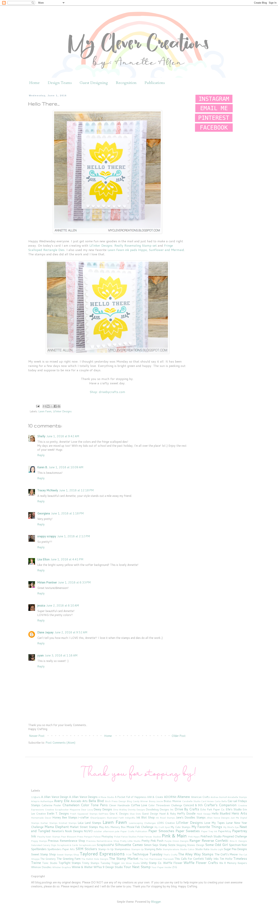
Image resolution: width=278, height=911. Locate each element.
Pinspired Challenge (234, 836)
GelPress (103, 813)
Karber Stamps (48, 823)
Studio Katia (202, 849)
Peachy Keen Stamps (48, 836)
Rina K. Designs (238, 841)
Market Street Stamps (84, 827)
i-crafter (83, 817)
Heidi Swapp (204, 813)
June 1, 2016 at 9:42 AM (63, 436)
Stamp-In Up (106, 849)
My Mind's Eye (231, 827)
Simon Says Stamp (155, 845)
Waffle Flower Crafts (200, 862)
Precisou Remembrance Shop (102, 841)
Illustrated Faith (115, 817)
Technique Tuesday (147, 854)
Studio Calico (187, 849)
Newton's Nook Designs (67, 831)
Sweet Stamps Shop (68, 854)
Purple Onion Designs (176, 841)
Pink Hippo (194, 836)
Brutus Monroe (172, 801)
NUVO (88, 831)
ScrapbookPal (105, 845)
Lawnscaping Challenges (142, 823)
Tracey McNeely (47, 490)
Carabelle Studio (191, 801)
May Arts (104, 827)
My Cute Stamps (180, 827)
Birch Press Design (115, 801)
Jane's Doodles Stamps (191, 817)
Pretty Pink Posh (152, 841)
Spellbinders (39, 849)
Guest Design (150, 813)
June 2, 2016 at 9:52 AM (71, 632)
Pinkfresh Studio (211, 836)
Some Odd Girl (216, 844)
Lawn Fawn (44, 411)
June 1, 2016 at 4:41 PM (67, 559)
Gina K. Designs (119, 813)
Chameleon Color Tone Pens (85, 804)
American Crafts (200, 797)
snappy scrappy (46, 536)
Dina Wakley (120, 809)
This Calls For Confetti (189, 859)
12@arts (35, 797)
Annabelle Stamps (237, 797)
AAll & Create (155, 797)
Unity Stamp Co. (151, 863)
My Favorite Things (206, 826)
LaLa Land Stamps (89, 823)
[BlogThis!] (48, 406)
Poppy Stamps (39, 841)
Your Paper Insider (161, 867)
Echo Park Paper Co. (212, 809)
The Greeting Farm (68, 859)
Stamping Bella (153, 849)
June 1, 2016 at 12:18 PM (76, 490)
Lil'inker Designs (62, 411)
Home (34, 82)
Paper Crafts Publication (134, 831)
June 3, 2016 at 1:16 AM (61, 655)
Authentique (46, 801)
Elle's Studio (234, 809)
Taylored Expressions (102, 853)
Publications (154, 82)
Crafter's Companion (220, 804)
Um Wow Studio (130, 863)
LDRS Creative (166, 823)
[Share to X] (52, 406)
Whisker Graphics (61, 867)
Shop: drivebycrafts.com (107, 392)
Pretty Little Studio (130, 841)
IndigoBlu (130, 817)
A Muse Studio (106, 797)
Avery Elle (61, 800)
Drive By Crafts (187, 809)
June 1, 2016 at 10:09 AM (66, 467)
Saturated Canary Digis (43, 845)
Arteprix (35, 801)
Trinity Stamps (90, 863)
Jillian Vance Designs (218, 817)
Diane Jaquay (45, 632)
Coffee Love (139, 805)
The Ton (143, 859)
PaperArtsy (224, 831)
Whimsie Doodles (41, 867)
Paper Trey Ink (209, 831)
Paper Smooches (161, 830)
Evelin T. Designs (58, 813)
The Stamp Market (123, 858)
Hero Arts (239, 813)
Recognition (126, 82)
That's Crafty (170, 854)
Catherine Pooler (51, 805)
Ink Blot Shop (145, 817)
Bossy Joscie (156, 801)
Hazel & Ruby (167, 813)
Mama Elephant (56, 826)
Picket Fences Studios (149, 836)
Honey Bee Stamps (64, 817)
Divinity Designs (136, 809)
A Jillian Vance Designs (83, 797)
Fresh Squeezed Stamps (83, 813)
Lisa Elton (43, 559)
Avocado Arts (79, 801)
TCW (128, 854)
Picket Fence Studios (125, 836)
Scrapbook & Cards (67, 845)
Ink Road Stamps (165, 817)
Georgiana (43, 513)
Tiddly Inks (212, 859)
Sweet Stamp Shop (43, 854)
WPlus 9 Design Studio (108, 867)
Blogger (156, 902)
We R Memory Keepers (233, 863)
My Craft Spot (162, 827)
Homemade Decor (41, 817)
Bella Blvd (96, 800)
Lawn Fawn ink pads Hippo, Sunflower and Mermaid (145, 250)
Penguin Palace (92, 836)
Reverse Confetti (215, 840)
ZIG (174, 867)
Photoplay (107, 836)
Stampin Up (137, 849)
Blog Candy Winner (137, 801)
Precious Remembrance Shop (66, 841)
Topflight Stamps (69, 863)
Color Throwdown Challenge (165, 805)
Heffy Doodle (186, 813)
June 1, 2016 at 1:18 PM (67, 513)
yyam (40, 655)
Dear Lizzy (87, 809)
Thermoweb (155, 859)
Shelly (41, 436)
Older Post (179, 736)
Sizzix (171, 845)
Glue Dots (135, 813)
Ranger (194, 840)
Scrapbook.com (87, 845)
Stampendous (122, 849)
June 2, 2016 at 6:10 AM (62, 605)
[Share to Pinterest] (59, 406)
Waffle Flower (172, 863)
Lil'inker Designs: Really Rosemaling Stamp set (123, 245)
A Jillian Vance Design (54, 797)
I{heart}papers (98, 817)
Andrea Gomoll (218, 797)
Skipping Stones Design (190, 845)
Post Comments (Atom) (60, 743)
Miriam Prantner (47, 582)
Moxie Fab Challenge (140, 827)
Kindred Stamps (68, 823)
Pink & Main (174, 836)
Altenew (183, 796)
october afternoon (104, 831)
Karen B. (42, 467)
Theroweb (168, 859)
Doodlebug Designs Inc (160, 809)
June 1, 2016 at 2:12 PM (73, 536)
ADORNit (170, 797)
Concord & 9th (193, 805)
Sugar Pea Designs (235, 849)
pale (117, 831)
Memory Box (118, 827)
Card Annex (207, 801)
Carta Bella (220, 801)
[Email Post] (37, 406)
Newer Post (36, 736)
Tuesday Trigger (110, 863)
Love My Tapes (214, 823)
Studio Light (216, 849)
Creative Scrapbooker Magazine (62, 809)
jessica (41, 605)
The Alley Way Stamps (195, 854)
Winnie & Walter (82, 867)
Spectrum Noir (238, 845)
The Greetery (48, 859)
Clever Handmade (119, 805)
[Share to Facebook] (55, 406)
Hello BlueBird (221, 813)
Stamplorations (170, 849)
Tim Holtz (226, 859)
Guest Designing (94, 82)
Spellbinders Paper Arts (61, 849)
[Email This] (44, 406)
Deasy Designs (103, 809)
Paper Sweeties (187, 830)
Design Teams (60, 82)
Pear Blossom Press (72, 836)
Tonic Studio (49, 863)
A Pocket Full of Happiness (130, 797)
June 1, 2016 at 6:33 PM (74, 582)
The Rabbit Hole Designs (94, 859)
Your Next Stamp (137, 866)
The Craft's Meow (226, 854)
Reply (41, 455)
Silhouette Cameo (129, 844)
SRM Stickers (86, 848)
